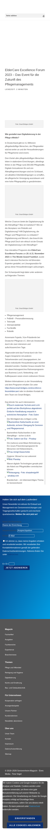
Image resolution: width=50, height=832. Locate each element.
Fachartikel (9, 634)
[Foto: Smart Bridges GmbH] (25, 119)
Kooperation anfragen (13, 701)
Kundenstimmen (11, 716)
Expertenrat (9, 650)
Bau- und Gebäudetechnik (15, 688)
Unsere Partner (11, 711)
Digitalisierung (10, 678)
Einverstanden (25, 818)
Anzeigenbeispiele (12, 706)
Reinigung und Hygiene (14, 673)
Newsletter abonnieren (13, 721)
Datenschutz (12, 554)
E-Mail (5, 536)
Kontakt (8, 739)
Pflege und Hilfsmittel (13, 668)
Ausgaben (9, 639)
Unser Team (9, 734)
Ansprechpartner (10, 530)
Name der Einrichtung (12, 522)
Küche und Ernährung (13, 683)
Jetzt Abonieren (17, 568)
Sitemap (8, 754)
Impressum (9, 744)
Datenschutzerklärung (13, 749)
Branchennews (10, 655)
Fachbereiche (10, 645)
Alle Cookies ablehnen (25, 825)
